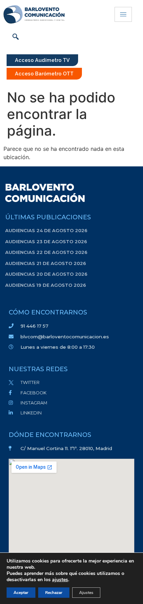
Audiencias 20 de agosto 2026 (46, 274)
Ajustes (86, 592)
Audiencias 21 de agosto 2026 (45, 263)
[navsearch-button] (16, 37)
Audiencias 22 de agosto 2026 (46, 252)
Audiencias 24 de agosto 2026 (46, 230)
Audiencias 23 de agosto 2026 (46, 241)
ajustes (60, 580)
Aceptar (21, 592)
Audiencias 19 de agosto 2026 (45, 285)
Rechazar (53, 592)
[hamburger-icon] (123, 14)
